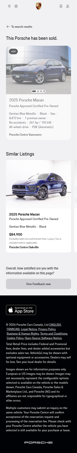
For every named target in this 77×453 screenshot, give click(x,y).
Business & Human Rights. (23, 333)
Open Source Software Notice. (43, 338)
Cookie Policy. (15, 338)
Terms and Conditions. (54, 333)
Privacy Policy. (47, 329)
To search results (21, 26)
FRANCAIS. (13, 329)
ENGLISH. (55, 324)
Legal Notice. (29, 329)
